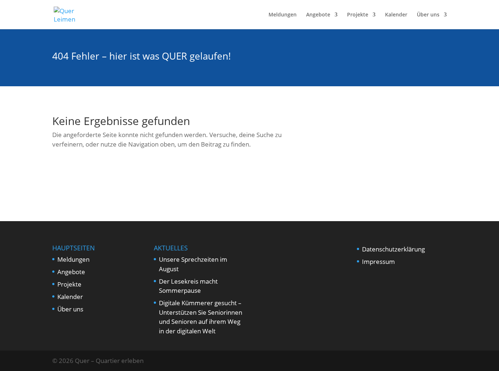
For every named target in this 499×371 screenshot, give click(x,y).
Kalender (396, 15)
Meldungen (282, 15)
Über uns (428, 15)
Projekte (357, 15)
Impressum (378, 261)
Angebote (318, 15)
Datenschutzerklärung (393, 249)
